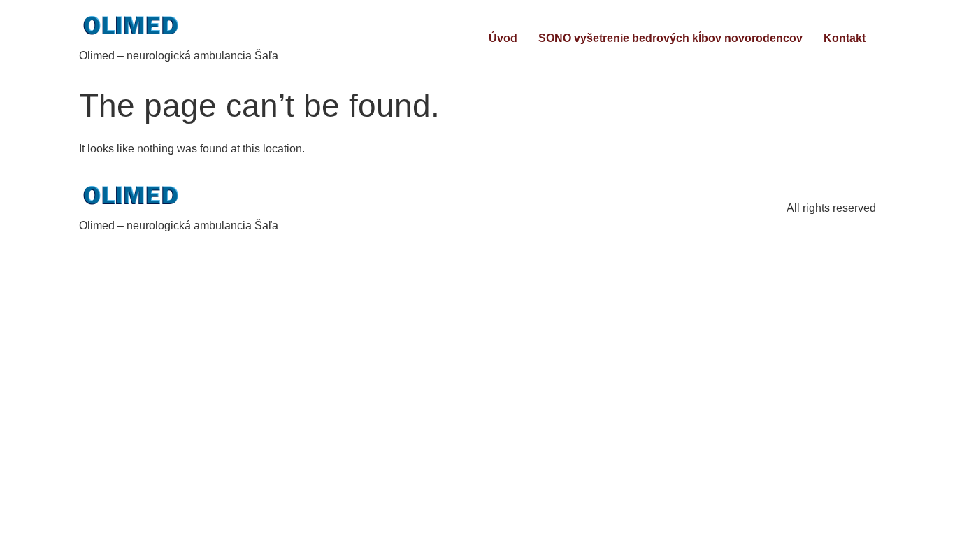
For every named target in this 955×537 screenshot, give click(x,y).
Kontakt (845, 38)
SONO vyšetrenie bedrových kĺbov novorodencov (670, 38)
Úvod (503, 38)
